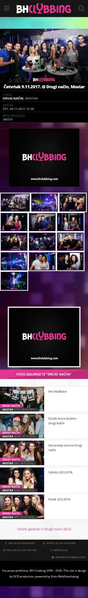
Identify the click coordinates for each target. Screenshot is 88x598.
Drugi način (13, 98)
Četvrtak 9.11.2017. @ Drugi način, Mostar (44, 86)
